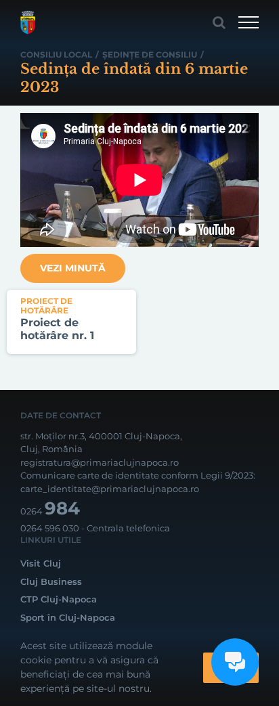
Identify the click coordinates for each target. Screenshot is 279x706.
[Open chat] (235, 662)
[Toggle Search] (219, 22)
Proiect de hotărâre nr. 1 (57, 329)
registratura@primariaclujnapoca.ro (99, 462)
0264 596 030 (49, 528)
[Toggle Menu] (248, 22)
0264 (50, 511)
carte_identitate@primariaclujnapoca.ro (109, 488)
